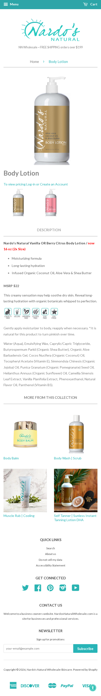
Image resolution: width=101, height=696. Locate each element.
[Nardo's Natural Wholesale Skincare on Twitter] (25, 589)
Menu (14, 4)
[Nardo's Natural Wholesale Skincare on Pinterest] (50, 589)
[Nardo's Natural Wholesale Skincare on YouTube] (75, 589)
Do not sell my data (50, 559)
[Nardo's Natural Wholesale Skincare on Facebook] (37, 589)
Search (50, 548)
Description (49, 230)
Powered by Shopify (85, 669)
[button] (92, 687)
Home (34, 61)
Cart (93, 4)
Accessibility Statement (50, 565)
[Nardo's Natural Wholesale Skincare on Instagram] (62, 589)
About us (50, 554)
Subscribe (85, 648)
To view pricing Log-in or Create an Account (36, 184)
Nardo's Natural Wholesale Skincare (49, 669)
